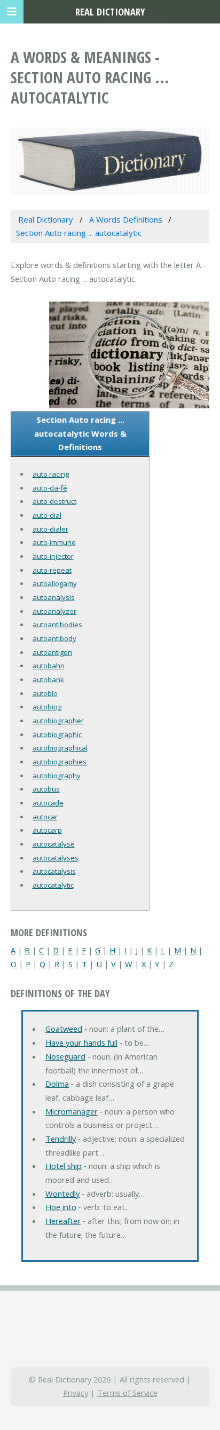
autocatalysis (54, 871)
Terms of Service (127, 1392)
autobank (48, 679)
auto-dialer (50, 529)
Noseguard (65, 1056)
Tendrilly (60, 1138)
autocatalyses (55, 858)
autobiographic (57, 734)
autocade (48, 803)
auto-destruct (54, 501)
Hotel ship (63, 1165)
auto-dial (47, 515)
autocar (45, 816)
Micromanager (71, 1111)
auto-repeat (52, 570)
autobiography (57, 775)
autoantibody (54, 638)
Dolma (57, 1083)
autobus (46, 789)
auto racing (51, 474)
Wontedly (62, 1193)
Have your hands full (81, 1042)
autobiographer (58, 720)
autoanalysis (54, 597)
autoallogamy (55, 583)
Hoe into (60, 1207)
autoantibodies (57, 624)
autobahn (49, 665)
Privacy (75, 1392)
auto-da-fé (50, 488)
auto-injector (53, 556)
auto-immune (54, 542)
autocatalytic (53, 885)
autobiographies (60, 762)
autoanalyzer (54, 611)
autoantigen (52, 652)
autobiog (47, 707)
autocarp (47, 830)
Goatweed (63, 1028)
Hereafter (63, 1220)
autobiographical (60, 748)
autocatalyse (54, 844)
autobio (45, 693)
